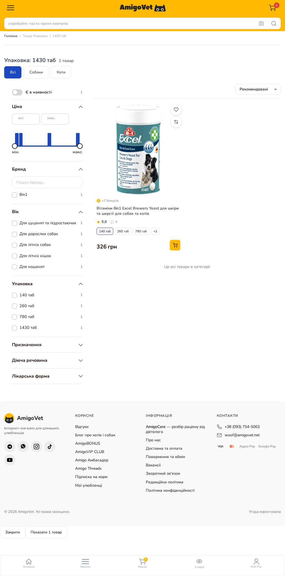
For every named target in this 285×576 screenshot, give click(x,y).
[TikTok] (49, 446)
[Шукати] (274, 23)
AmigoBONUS (87, 443)
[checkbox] (47, 92)
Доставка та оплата (164, 448)
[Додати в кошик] (175, 245)
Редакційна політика (164, 481)
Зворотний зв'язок (163, 473)
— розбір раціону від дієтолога (175, 429)
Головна (11, 36)
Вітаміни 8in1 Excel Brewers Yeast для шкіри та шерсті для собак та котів (138, 211)
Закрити (12, 532)
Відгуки (82, 426)
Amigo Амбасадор (91, 460)
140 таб (105, 231)
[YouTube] (9, 459)
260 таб (123, 231)
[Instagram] (36, 446)
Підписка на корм (91, 476)
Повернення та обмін (165, 456)
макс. (51, 118)
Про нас (153, 440)
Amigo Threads (88, 468)
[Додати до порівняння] (176, 122)
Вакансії (153, 465)
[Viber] (23, 446)
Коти (61, 72)
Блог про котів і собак (95, 435)
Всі (13, 72)
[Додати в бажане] (176, 109)
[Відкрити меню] (10, 7)
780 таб (141, 231)
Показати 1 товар (46, 532)
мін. (21, 118)
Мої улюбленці (88, 485)
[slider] (15, 146)
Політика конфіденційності (170, 490)
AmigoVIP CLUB (89, 451)
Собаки (36, 72)
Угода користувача (265, 511)
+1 (155, 231)
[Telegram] (9, 446)
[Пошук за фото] (261, 23)
